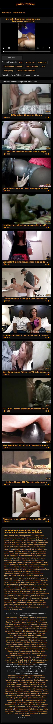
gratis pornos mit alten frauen (15, 551)
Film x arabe (37, 658)
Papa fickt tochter (32, 627)
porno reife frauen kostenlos (36, 578)
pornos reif (23, 585)
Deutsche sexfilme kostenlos (35, 644)
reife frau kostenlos (11, 591)
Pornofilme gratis (21, 711)
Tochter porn (33, 624)
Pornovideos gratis (12, 649)
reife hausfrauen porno (17, 607)
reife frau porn (25, 591)
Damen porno (13, 651)
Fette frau (32, 618)
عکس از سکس (30, 655)
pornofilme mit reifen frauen (24, 580)
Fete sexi (11, 662)
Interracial (42, 62)
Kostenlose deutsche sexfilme (27, 638)
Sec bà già (27, 658)
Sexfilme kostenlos (14, 684)
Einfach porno (10, 629)
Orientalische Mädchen (13, 66)
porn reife (25, 573)
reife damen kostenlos (12, 587)
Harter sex (30, 62)
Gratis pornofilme (16, 693)
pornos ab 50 (15, 582)
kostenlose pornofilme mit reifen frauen (19, 560)
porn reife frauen (37, 573)
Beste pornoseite (39, 640)
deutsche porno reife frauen (15, 538)
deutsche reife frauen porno (15, 540)
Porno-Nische (19, 12)
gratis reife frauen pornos (20, 553)
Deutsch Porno (42, 704)
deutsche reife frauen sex (36, 540)
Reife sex (42, 684)
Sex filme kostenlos (31, 629)
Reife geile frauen (19, 622)
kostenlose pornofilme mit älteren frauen (29, 558)
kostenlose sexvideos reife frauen (27, 571)
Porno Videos (40, 678)
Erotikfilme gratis (38, 651)
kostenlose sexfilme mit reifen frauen (18, 569)
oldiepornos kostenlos (12, 573)
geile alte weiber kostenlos (20, 547)
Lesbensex (43, 649)
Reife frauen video (36, 709)
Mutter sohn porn (20, 624)
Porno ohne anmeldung (29, 649)
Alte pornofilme (38, 653)
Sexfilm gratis (12, 633)
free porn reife (9, 545)
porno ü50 (8, 580)
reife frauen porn (28, 593)
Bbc (20, 62)
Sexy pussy (8, 70)
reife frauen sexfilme (26, 600)
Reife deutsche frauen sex (32, 687)
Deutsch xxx (40, 702)
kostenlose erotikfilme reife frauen (23, 556)
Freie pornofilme (41, 631)
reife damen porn (29, 587)
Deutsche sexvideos (39, 642)
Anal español (17, 658)
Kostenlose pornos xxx (26, 696)
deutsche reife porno (12, 542)
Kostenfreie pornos (12, 680)
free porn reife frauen (24, 545)
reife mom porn (16, 609)
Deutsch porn (40, 682)
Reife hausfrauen (21, 709)
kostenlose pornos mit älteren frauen (24, 565)
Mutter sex (31, 622)
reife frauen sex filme (36, 598)
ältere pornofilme (26, 536)
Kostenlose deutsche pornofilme (31, 676)
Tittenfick (25, 620)
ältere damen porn (11, 536)
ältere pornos (39, 536)
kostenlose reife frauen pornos (32, 567)
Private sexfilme (32, 707)
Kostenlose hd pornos (14, 644)
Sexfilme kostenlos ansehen (20, 653)
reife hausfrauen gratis (23, 605)
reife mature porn (34, 607)
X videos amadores (37, 662)
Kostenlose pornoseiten (16, 707)
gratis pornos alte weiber (36, 549)
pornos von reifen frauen (38, 585)
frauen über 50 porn (29, 542)
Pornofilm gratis (39, 633)
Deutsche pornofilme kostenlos (19, 647)
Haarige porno (12, 682)
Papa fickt (43, 627)
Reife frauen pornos (26, 3)
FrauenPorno (13, 676)
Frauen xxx (13, 689)
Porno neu (10, 642)
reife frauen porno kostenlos (19, 596)
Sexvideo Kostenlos (21, 691)
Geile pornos (19, 713)
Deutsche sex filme (24, 640)
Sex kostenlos (16, 631)
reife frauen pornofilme (18, 598)
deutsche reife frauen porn (37, 538)
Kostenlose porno (25, 633)
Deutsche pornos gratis (31, 700)
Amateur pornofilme (31, 693)
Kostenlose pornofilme (25, 702)
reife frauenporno (19, 602)
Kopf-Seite (6, 12)
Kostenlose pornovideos (18, 635)
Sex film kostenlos (39, 647)
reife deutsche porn (38, 589)
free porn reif (43, 542)
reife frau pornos (38, 591)
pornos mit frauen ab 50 (30, 582)
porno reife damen (17, 578)
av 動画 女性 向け (22, 662)
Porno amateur (32, 66)
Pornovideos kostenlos (14, 655)
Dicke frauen (23, 618)
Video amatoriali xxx (40, 660)
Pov (43, 66)
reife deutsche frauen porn (19, 589)
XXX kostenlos (11, 618)
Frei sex (20, 629)
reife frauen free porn (12, 593)
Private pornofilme (13, 687)
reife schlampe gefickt (26, 70)
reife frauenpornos (34, 602)
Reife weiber (28, 678)
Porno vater (19, 627)
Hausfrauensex (36, 691)
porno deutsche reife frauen (15, 576)
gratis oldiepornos (19, 549)
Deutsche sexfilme (30, 684)
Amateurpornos (25, 651)
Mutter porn (34, 620)
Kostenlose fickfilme (22, 642)
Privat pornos (28, 631)
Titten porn (17, 620)
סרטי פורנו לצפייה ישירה (22, 660)
